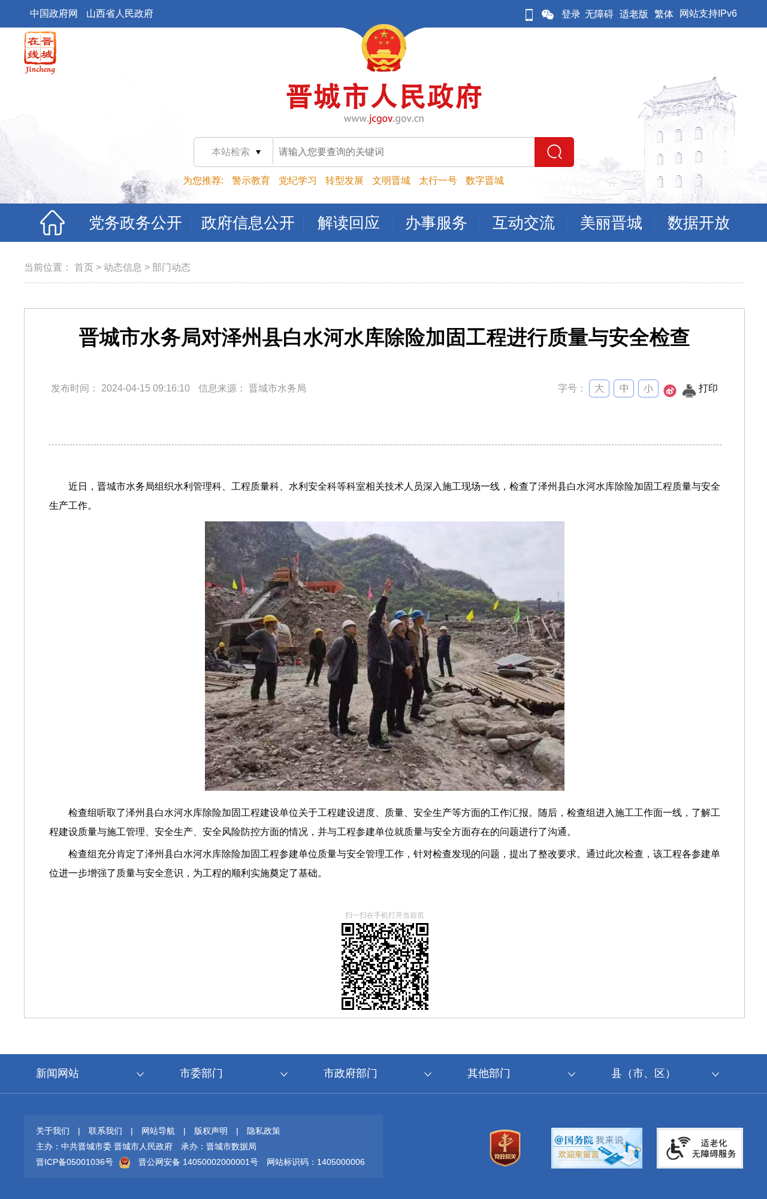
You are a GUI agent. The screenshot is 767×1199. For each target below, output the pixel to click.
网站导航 (158, 1131)
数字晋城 (485, 180)
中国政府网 (54, 13)
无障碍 (599, 14)
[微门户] (529, 14)
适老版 (634, 14)
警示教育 (251, 180)
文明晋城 (391, 180)
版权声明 (211, 1131)
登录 (571, 14)
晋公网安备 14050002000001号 (198, 1162)
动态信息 (123, 267)
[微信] (548, 14)
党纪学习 (298, 180)
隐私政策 (263, 1131)
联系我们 (105, 1131)
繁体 (664, 14)
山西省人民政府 (119, 13)
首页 (83, 267)
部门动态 (171, 267)
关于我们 (53, 1131)
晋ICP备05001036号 (74, 1162)
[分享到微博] (670, 394)
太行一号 (438, 180)
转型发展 (344, 180)
